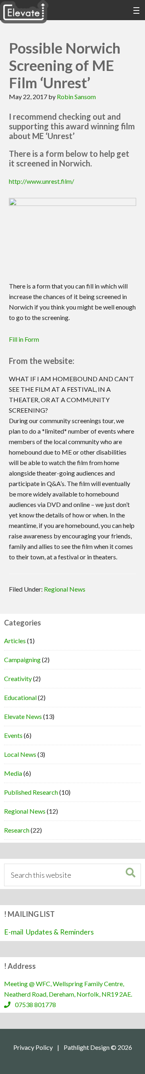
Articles (15, 640)
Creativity (18, 678)
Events (13, 735)
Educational (20, 697)
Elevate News (23, 716)
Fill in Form (24, 339)
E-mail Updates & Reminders (49, 932)
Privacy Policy (33, 1047)
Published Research (31, 792)
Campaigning (22, 659)
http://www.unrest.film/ (41, 181)
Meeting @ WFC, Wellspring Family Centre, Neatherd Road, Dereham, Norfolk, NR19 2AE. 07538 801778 (69, 994)
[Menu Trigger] (136, 10)
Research (16, 830)
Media (13, 773)
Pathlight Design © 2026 (98, 1047)
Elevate (24, 12)
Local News (20, 754)
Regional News (64, 589)
